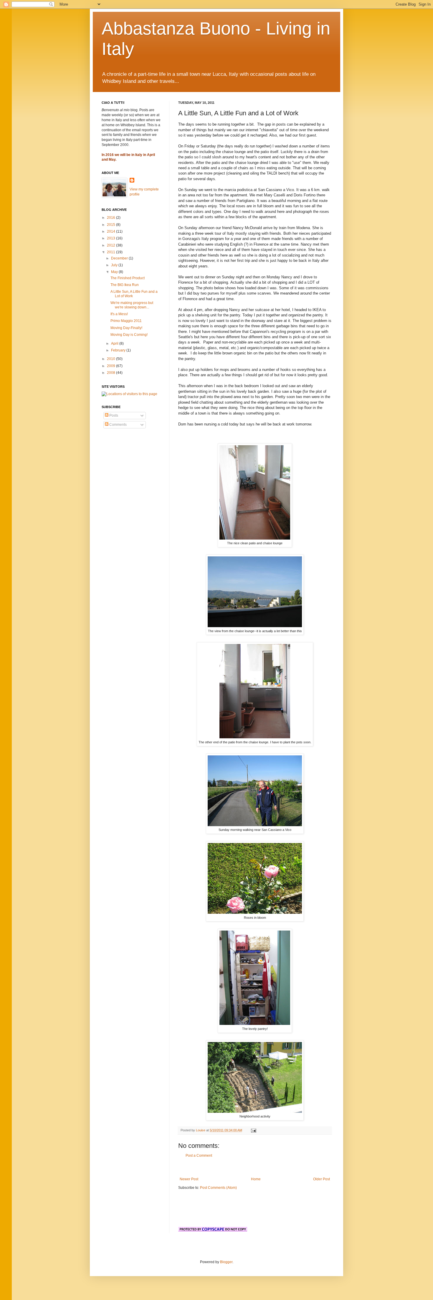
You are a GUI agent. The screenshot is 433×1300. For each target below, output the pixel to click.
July (114, 265)
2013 (111, 238)
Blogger (226, 1262)
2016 (111, 218)
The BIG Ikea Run (124, 285)
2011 (111, 252)
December (120, 258)
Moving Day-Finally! (126, 328)
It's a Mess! (119, 314)
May (115, 272)
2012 (111, 245)
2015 (111, 225)
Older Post (321, 1179)
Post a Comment (199, 1155)
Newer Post (189, 1179)
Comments (117, 425)
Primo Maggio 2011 (126, 321)
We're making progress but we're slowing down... (131, 305)
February (118, 350)
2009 (111, 366)
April (115, 343)
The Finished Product (127, 278)
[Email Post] (253, 1130)
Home (256, 1179)
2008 (111, 373)
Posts (113, 415)
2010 (111, 359)
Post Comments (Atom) (218, 1188)
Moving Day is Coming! (129, 335)
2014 (111, 231)
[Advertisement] (255, 1167)
